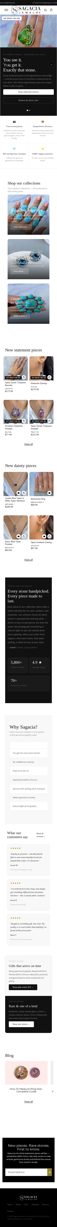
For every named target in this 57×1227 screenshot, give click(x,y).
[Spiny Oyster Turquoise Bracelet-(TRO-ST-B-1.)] (15, 368)
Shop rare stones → (21, 1024)
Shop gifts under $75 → (23, 987)
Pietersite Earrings (39, 383)
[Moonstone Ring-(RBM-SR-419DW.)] (41, 484)
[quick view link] (18, 493)
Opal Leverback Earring (41, 542)
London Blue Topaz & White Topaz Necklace (15, 499)
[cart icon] (51, 10)
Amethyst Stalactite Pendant (13, 427)
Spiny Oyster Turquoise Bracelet (15, 383)
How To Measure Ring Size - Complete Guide (26, 1090)
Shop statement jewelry (28, 92)
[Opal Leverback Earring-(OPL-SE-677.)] (41, 527)
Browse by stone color (28, 100)
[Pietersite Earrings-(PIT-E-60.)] (41, 368)
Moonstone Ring (38, 499)
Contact (10, 1211)
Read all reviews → (41, 835)
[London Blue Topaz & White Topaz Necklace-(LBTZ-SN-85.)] (15, 484)
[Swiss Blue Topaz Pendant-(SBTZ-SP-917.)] (15, 527)
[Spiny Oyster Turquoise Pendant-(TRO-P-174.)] (41, 412)
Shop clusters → (20, 316)
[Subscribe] (49, 1172)
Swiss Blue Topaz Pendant (13, 542)
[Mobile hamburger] (6, 10)
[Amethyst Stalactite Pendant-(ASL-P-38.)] (15, 412)
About (9, 1204)
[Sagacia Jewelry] (26, 9)
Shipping (35, 1204)
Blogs (18, 1204)
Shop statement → (21, 227)
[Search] (45, 10)
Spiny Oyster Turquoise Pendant (41, 427)
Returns (45, 1204)
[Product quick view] (23, 377)
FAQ (26, 1204)
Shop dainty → (20, 271)
